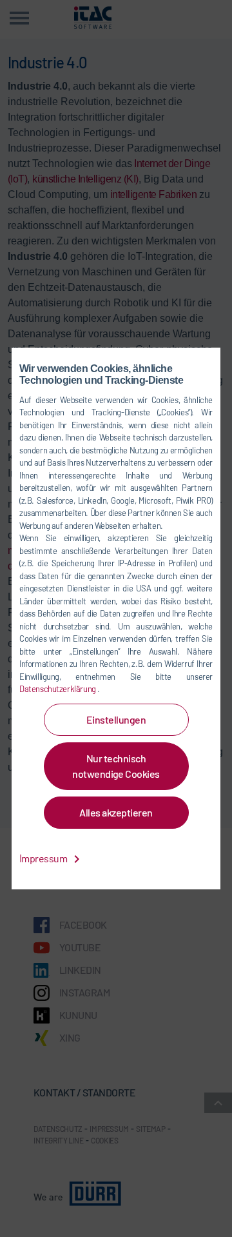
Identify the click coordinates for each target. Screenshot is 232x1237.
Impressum (44, 858)
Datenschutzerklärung (58, 689)
